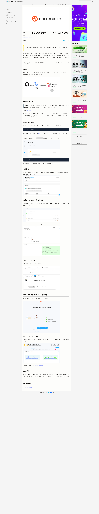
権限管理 (7, 14)
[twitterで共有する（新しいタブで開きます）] (68, 40)
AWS (35, 4)
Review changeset (39, 365)
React (30, 37)
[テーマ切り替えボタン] (92, 1)
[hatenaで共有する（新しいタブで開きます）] (64, 40)
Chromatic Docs (28, 387)
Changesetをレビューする (12, 21)
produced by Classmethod (19, 1)
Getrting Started (9, 12)
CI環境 (7, 9)
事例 (66, 4)
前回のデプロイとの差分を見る (11, 15)
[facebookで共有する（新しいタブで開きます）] (66, 40)
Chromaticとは (9, 10)
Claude (37, 4)
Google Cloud (46, 4)
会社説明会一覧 (79, 140)
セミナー (54, 4)
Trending (31, 4)
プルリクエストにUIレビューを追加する (13, 19)
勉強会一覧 (79, 143)
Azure (51, 4)
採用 (68, 4)
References (8, 24)
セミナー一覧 (79, 136)
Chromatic (29, 110)
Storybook (26, 37)
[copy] (68, 129)
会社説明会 (59, 4)
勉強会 (63, 4)
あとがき (7, 23)
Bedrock (41, 4)
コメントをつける (9, 17)
